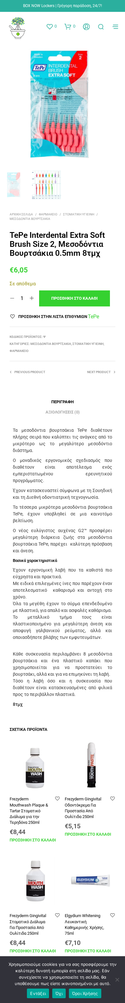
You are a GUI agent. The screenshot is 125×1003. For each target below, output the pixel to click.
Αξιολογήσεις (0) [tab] (63, 412)
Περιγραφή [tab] (62, 401)
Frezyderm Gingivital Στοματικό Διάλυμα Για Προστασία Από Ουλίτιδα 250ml (28, 924)
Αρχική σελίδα (21, 214)
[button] (51, 26)
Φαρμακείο (48, 214)
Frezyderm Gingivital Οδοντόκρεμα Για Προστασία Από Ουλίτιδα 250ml (83, 808)
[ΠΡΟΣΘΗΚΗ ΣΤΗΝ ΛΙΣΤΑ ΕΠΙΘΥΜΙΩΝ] (57, 799)
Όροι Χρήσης (85, 993)
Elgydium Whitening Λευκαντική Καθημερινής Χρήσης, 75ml (84, 924)
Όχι (59, 993)
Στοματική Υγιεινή (78, 214)
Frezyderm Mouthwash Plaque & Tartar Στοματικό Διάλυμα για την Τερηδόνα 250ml (29, 811)
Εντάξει (38, 993)
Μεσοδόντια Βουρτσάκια (30, 219)
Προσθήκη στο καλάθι (33, 840)
